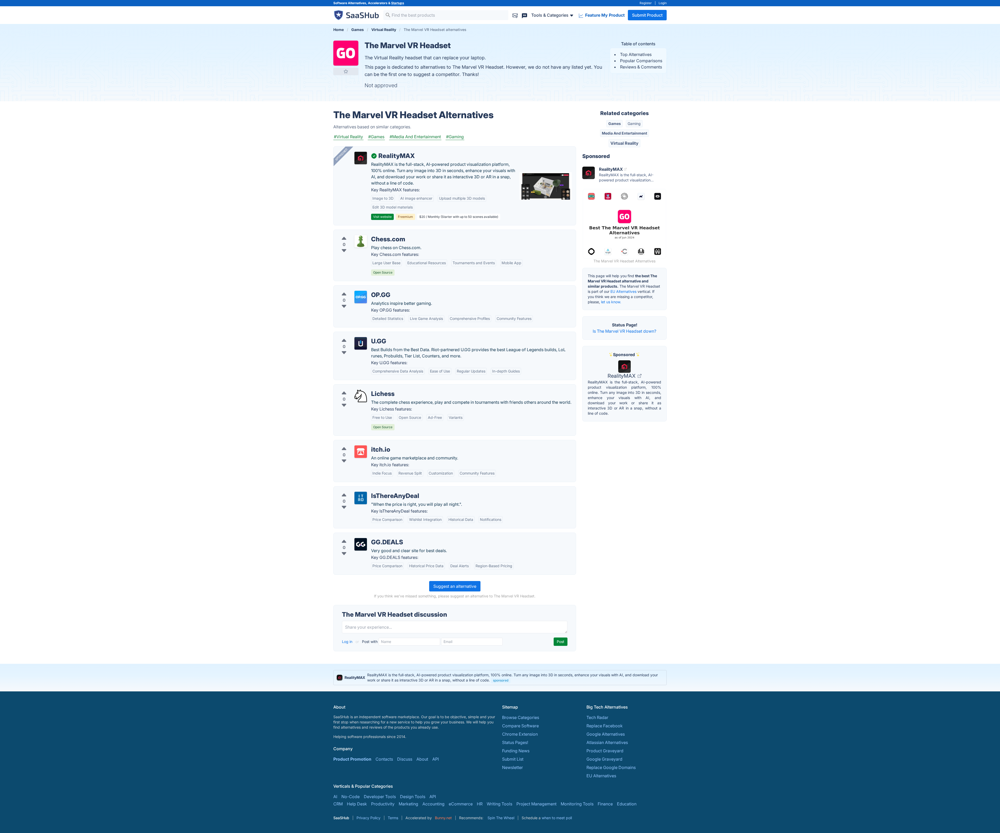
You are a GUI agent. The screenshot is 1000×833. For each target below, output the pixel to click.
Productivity (383, 803)
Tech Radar (597, 717)
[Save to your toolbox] (345, 71)
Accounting (433, 803)
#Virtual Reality (348, 136)
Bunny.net (443, 818)
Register (646, 3)
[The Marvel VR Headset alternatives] (345, 53)
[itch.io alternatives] (360, 451)
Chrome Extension (520, 734)
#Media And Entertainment (415, 136)
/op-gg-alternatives (357, 288)
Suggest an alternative (454, 586)
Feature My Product (604, 15)
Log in (347, 641)
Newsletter (512, 767)
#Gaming (455, 136)
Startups (397, 3)
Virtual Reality (624, 143)
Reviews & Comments (641, 67)
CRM (338, 803)
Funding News (515, 750)
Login (663, 3)
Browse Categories (520, 717)
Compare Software (520, 725)
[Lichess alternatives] (360, 396)
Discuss (404, 759)
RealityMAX (622, 376)
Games (614, 123)
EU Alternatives (623, 291)
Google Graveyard (604, 759)
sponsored (500, 680)
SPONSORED (341, 154)
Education (626, 803)
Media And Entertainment (624, 133)
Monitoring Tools (577, 803)
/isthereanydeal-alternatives (365, 489)
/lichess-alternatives (357, 387)
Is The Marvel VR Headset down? (624, 331)
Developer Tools (380, 796)
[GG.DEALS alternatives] (360, 544)
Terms (393, 818)
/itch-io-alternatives (357, 443)
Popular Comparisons (641, 60)
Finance (605, 803)
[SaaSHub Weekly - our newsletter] (515, 15)
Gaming (634, 123)
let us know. (611, 302)
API (435, 759)
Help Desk (357, 803)
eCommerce (461, 803)
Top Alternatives (636, 54)
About (422, 759)
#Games (376, 136)
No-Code (350, 796)
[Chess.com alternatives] (360, 241)
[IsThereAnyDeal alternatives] (360, 498)
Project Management (536, 803)
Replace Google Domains (611, 767)
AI (335, 796)
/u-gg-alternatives (355, 335)
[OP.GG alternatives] (360, 297)
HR (480, 803)
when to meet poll (557, 818)
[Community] (524, 15)
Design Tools (412, 796)
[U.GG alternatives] (360, 343)
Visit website (382, 217)
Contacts (384, 759)
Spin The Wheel (501, 818)
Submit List (512, 759)
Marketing (408, 803)
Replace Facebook (604, 725)
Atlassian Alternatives (607, 742)
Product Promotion (352, 759)
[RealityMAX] (360, 158)
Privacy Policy (368, 818)
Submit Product (647, 15)
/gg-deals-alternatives (359, 536)
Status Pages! (515, 742)
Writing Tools (499, 803)
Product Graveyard (604, 750)
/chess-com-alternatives (361, 233)
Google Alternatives (605, 734)
